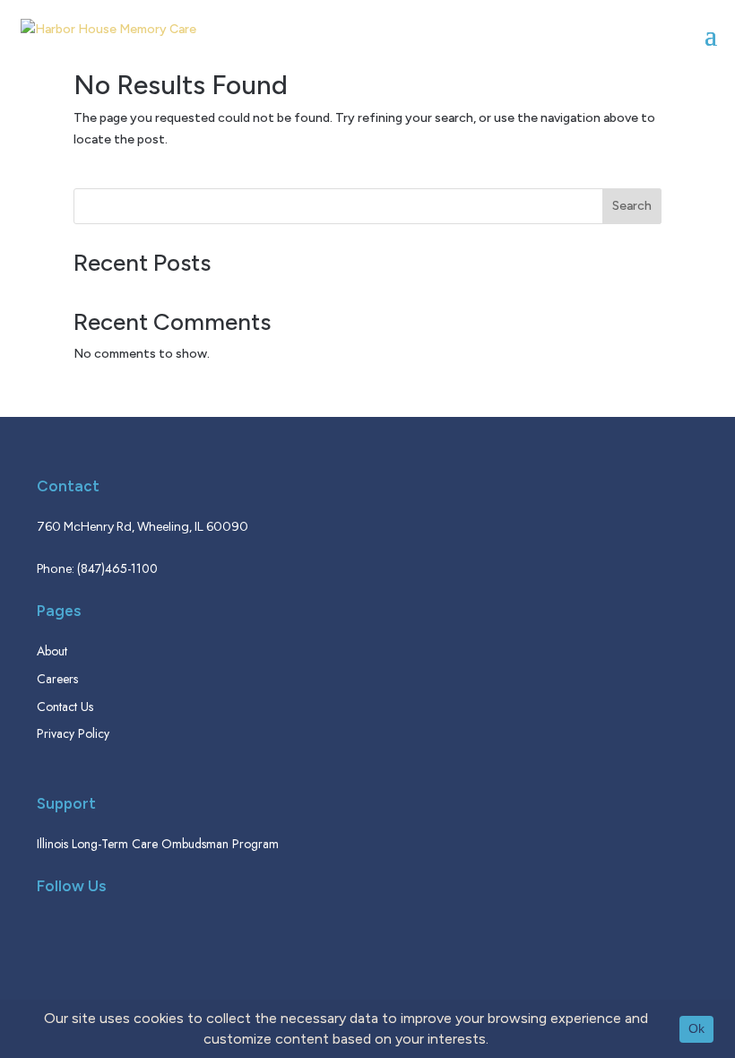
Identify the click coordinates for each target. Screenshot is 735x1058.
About (52, 651)
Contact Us (65, 706)
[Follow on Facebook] (49, 932)
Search (632, 205)
